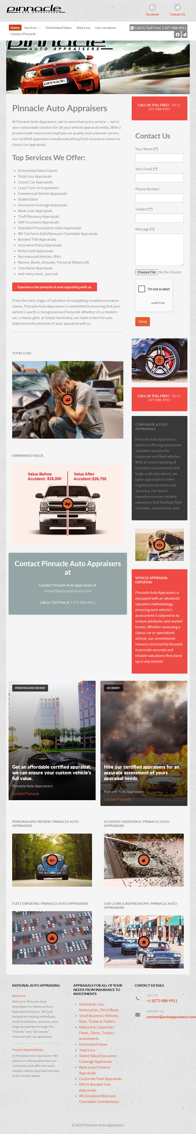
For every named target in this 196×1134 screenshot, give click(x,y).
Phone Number (147, 189)
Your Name (146, 149)
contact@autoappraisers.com (68, 591)
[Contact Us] (184, 34)
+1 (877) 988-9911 (162, 1001)
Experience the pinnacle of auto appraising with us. (54, 287)
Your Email (146, 169)
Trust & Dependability (27, 1050)
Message (144, 229)
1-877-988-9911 (82, 602)
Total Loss (87, 1050)
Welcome (18, 996)
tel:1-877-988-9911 (165, 107)
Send (142, 321)
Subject (144, 209)
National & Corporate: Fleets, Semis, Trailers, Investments (97, 1033)
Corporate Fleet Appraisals (100, 1079)
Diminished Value (93, 1044)
